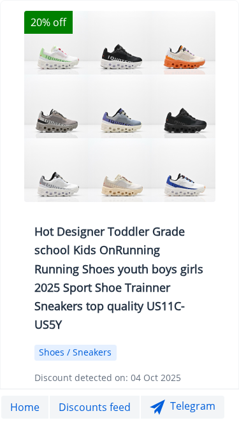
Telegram (192, 406)
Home (25, 407)
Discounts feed (95, 407)
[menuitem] (24, 407)
